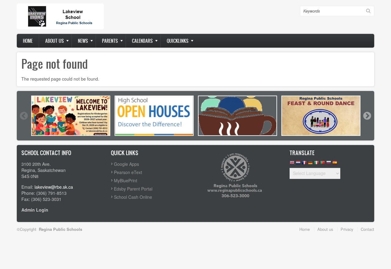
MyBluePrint (125, 180)
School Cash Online (133, 197)
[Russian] (328, 164)
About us (54, 41)
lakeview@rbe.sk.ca (54, 187)
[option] (70, 116)
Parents (110, 41)
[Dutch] (298, 164)
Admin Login (34, 210)
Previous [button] (23, 115)
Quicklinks (177, 41)
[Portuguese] (322, 164)
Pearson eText (128, 172)
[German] (310, 164)
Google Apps (126, 164)
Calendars (142, 41)
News (83, 41)
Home (28, 41)
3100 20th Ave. (36, 164)
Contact (367, 229)
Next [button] (367, 115)
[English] (292, 164)
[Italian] (316, 164)
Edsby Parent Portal (133, 189)
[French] (304, 164)
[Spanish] (334, 164)
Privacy (347, 229)
